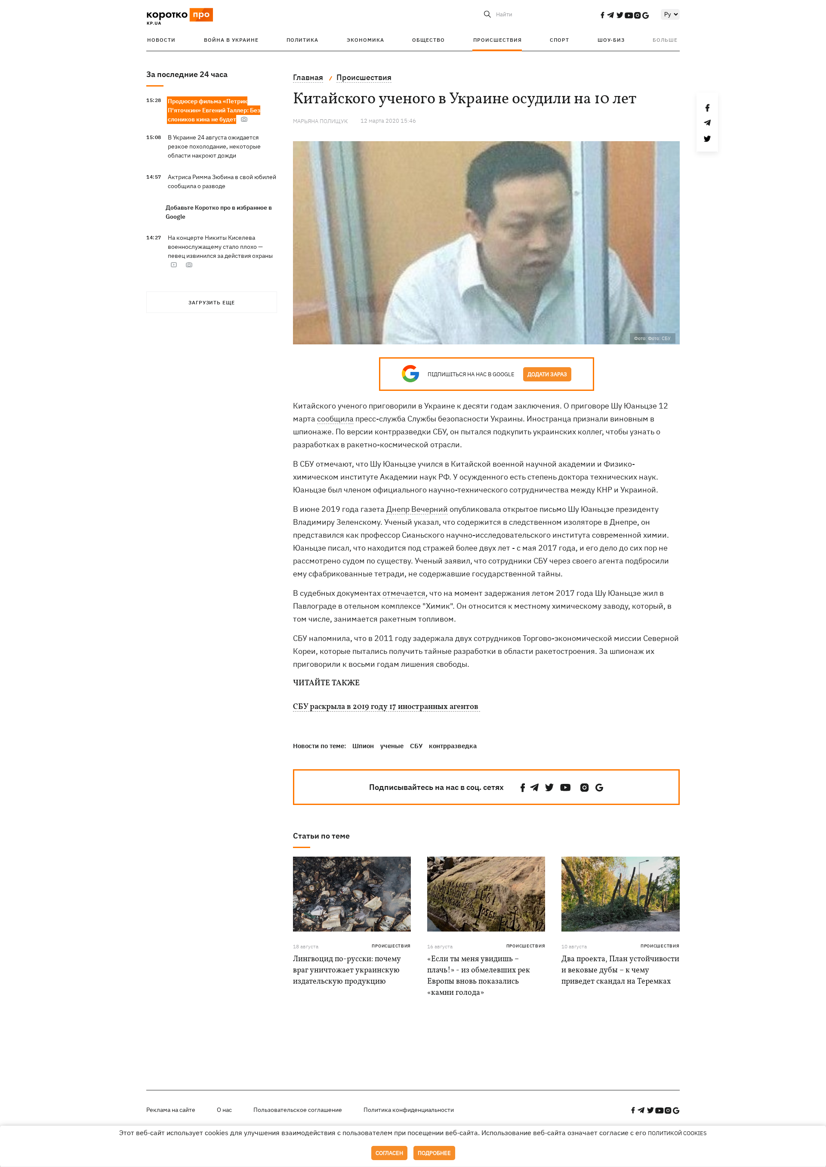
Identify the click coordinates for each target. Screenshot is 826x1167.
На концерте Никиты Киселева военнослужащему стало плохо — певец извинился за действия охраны (220, 247)
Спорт (559, 40)
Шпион (363, 746)
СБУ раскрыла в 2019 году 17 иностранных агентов (386, 707)
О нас (224, 1110)
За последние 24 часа (187, 74)
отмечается (403, 593)
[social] (602, 15)
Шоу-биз (611, 40)
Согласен (389, 1153)
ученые (392, 746)
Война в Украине (231, 40)
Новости (161, 40)
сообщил (333, 419)
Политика (302, 40)
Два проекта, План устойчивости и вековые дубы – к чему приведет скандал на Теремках (620, 970)
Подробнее (434, 1153)
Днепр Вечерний (417, 509)
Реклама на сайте (170, 1110)
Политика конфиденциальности (409, 1110)
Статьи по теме (321, 836)
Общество (428, 40)
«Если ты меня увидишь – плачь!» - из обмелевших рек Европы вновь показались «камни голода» (478, 976)
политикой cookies (677, 1133)
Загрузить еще (211, 302)
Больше (665, 40)
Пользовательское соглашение (297, 1110)
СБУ (416, 746)
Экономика (365, 40)
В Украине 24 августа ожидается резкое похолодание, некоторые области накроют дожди (214, 146)
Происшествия (497, 40)
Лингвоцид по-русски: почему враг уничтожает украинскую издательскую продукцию (347, 970)
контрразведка (453, 746)
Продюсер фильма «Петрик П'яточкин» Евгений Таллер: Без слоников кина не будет (214, 110)
